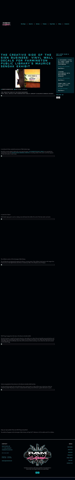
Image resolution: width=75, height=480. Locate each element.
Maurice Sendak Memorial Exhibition (21, 152)
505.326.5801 (5, 453)
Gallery (59, 23)
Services (37, 23)
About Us (31, 23)
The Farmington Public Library (36, 151)
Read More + (61, 68)
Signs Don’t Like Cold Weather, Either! (64, 85)
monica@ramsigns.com (7, 460)
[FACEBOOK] (57, 97)
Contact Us (67, 23)
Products (44, 23)
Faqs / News (52, 23)
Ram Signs (23, 23)
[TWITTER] (59, 97)
